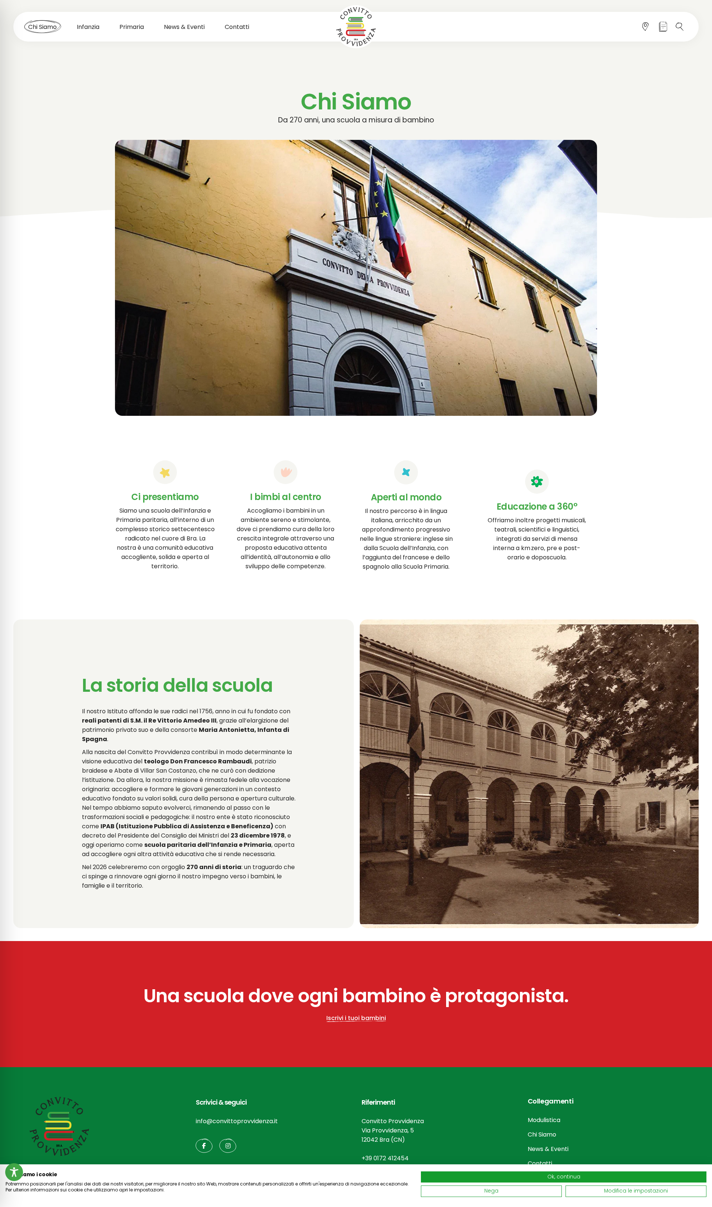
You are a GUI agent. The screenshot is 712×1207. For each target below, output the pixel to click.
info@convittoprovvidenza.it (237, 1121)
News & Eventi (548, 1149)
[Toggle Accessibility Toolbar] (14, 1172)
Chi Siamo (542, 1134)
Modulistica (544, 1120)
